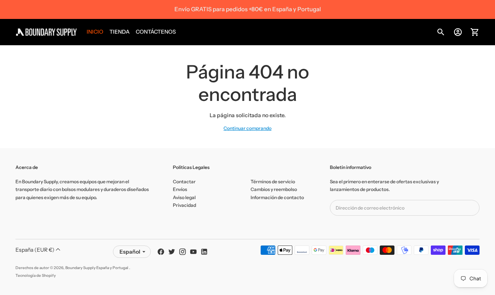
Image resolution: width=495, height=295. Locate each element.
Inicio (95, 31)
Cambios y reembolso (274, 189)
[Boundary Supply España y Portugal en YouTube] (193, 252)
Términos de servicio (273, 181)
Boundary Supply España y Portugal (97, 267)
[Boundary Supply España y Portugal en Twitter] (172, 252)
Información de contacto (277, 197)
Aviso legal (184, 197)
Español (129, 251)
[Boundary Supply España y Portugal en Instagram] (182, 252)
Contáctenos (156, 31)
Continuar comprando (247, 128)
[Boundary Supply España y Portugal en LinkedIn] (204, 252)
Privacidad (184, 205)
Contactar (184, 181)
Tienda (119, 31)
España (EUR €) (35, 249)
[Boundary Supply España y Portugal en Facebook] (161, 252)
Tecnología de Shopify (35, 275)
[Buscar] (440, 32)
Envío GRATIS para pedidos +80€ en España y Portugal (247, 9)
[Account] (457, 32)
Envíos (180, 189)
